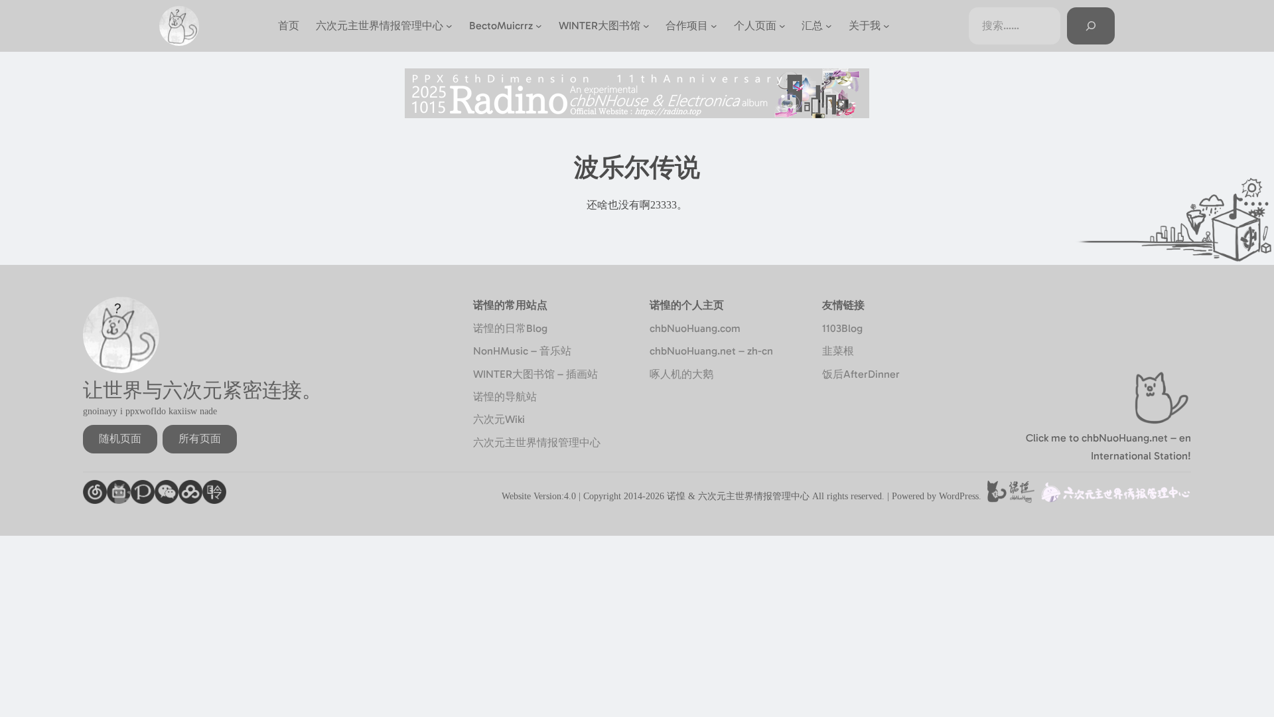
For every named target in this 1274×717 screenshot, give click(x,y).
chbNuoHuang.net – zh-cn (711, 351)
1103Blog (842, 328)
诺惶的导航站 (505, 396)
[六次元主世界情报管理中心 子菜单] (449, 26)
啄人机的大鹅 (681, 374)
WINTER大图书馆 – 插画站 (535, 374)
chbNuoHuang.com (695, 328)
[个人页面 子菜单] (782, 26)
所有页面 (199, 438)
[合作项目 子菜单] (714, 26)
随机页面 (120, 438)
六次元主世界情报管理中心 (537, 442)
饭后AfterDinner (861, 374)
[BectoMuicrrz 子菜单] (538, 26)
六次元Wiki (499, 419)
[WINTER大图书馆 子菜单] (646, 26)
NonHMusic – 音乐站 (522, 351)
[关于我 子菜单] (886, 26)
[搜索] (1091, 25)
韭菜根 (838, 351)
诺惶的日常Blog (510, 328)
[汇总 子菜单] (828, 26)
